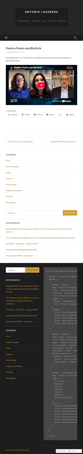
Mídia (8, 173)
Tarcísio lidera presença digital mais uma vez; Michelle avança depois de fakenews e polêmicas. (40, 238)
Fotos (8, 161)
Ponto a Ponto (11, 184)
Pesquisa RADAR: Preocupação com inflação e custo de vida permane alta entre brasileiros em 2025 (22, 289)
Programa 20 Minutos (14, 190)
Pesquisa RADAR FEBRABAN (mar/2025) (21, 250)
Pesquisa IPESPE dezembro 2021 (63, 142)
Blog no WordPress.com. (17, 450)
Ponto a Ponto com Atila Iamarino (19, 142)
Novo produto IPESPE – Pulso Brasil (19, 256)
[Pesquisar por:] (41, 213)
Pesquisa (9, 178)
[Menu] (6, 38)
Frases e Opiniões (12, 166)
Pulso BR (9, 196)
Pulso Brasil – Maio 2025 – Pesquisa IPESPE (22, 244)
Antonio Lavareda (41, 11)
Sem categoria (11, 202)
